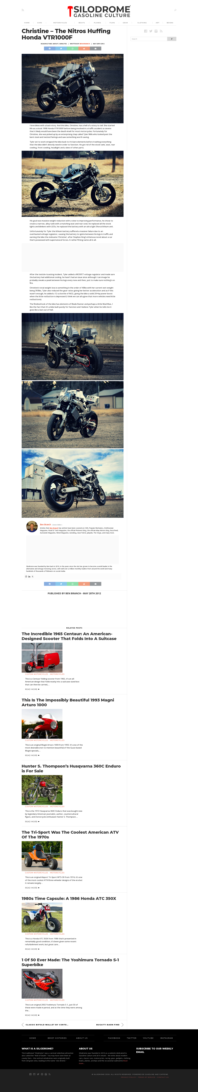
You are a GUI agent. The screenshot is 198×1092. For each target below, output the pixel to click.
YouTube (148, 1038)
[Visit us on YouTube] (34, 1074)
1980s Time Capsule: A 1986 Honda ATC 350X (69, 898)
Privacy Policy (128, 1077)
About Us (82, 1038)
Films (112, 23)
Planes (97, 23)
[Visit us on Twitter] (38, 1074)
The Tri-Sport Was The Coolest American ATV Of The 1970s (70, 834)
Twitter (131, 1038)
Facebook (114, 1038)
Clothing (142, 23)
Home (27, 23)
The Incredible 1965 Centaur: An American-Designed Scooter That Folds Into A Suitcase (69, 636)
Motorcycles (60, 23)
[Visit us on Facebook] (145, 31)
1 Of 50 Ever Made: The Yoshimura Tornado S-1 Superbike (70, 962)
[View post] (42, 658)
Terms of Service (146, 1077)
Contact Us (163, 1077)
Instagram (166, 1038)
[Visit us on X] (150, 31)
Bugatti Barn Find (108, 1025)
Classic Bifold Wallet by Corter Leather (48, 1025)
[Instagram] (26, 577)
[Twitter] (33, 577)
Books (170, 23)
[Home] (99, 11)
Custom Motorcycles (36, 674)
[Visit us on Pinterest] (42, 1074)
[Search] (175, 10)
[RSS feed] (23, 10)
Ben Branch (85, 44)
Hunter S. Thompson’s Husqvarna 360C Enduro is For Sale (71, 768)
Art (157, 23)
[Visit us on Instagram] (156, 31)
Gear (125, 23)
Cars (39, 23)
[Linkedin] (29, 577)
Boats (82, 23)
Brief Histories (57, 1038)
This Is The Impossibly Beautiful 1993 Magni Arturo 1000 (68, 702)
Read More (31, 689)
